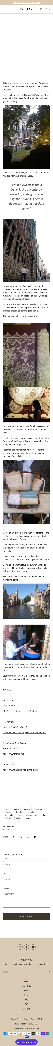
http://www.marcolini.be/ (15, 753)
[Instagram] (20, 947)
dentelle (19, 812)
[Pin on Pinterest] (28, 836)
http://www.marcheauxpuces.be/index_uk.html (24, 732)
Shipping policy (29, 1019)
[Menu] (6, 9)
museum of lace (31, 815)
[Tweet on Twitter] (20, 836)
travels (28, 818)
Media (26, 990)
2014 (7, 809)
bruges (16, 809)
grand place (31, 812)
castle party (39, 809)
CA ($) (40, 1019)
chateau (8, 812)
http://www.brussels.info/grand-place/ (21, 769)
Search (27, 981)
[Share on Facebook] (13, 836)
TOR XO (8, 818)
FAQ (26, 1004)
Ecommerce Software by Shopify (26, 1028)
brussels (27, 809)
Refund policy (16, 1019)
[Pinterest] (33, 947)
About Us (26, 986)
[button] (40, 9)
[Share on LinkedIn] (35, 836)
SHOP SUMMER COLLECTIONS (26, 2)
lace (19, 815)
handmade (9, 815)
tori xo (18, 818)
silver (44, 815)
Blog (26, 999)
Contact (26, 1009)
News (26, 995)
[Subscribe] (46, 971)
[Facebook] (26, 947)
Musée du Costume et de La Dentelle (20, 711)
